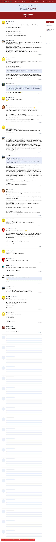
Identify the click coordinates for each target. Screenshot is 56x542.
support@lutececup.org (32, 8)
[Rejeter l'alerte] (34, 540)
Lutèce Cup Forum (8, 1)
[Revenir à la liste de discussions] (1, 1)
